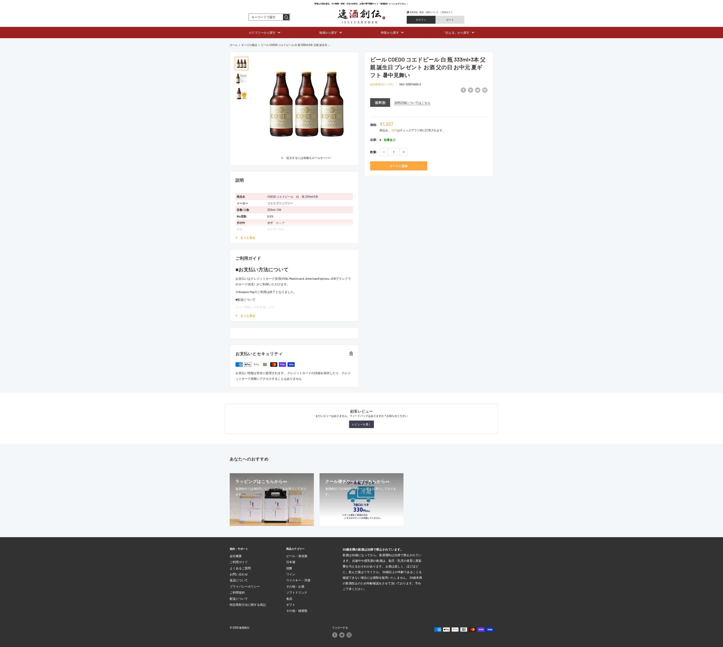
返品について (239, 580)
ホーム (234, 44)
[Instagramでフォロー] (349, 634)
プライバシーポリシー (245, 586)
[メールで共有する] (484, 90)
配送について (239, 598)
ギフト (290, 604)
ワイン (290, 574)
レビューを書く (361, 424)
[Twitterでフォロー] (342, 634)
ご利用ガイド (446, 12)
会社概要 (236, 556)
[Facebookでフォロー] (334, 634)
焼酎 (289, 568)
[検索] (286, 17)
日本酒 (290, 562)
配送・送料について (429, 12)
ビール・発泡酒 (296, 556)
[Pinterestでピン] (470, 90)
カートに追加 (399, 166)
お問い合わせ (239, 574)
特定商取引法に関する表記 (248, 604)
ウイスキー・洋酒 (298, 580)
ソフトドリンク (296, 592)
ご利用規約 (237, 592)
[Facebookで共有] (463, 90)
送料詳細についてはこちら (412, 102)
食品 (289, 598)
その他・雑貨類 (296, 610)
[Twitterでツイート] (477, 90)
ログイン (421, 19)
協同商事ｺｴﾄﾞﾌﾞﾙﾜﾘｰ (382, 84)
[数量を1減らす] (384, 152)
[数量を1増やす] (404, 152)
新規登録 (414, 12)
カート (450, 19)
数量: (373, 152)
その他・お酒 (295, 586)
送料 (394, 130)
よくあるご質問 (240, 568)
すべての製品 (249, 44)
